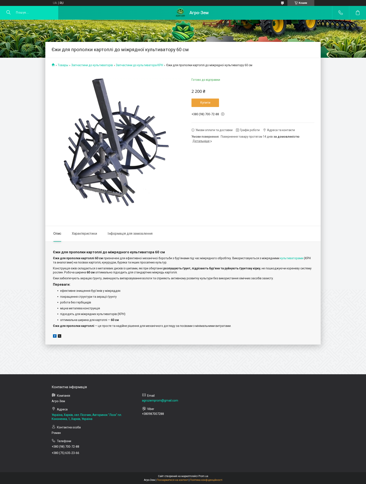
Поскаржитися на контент (172, 480)
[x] (59, 336)
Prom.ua (203, 476)
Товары (63, 65)
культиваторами (291, 258)
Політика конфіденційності (206, 480)
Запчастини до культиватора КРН (139, 65)
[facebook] (55, 336)
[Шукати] (8, 12)
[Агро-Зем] (180, 13)
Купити (205, 102)
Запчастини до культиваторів (92, 65)
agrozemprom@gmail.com (160, 400)
